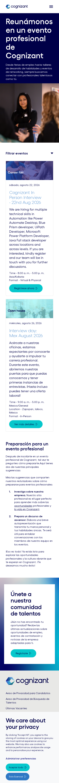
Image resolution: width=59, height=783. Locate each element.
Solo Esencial (16, 776)
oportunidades (23, 505)
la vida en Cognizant (26, 509)
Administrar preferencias (21, 758)
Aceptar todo (16, 767)
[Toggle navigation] (50, 6)
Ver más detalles (24, 424)
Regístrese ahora (24, 288)
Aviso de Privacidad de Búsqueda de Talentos (27, 700)
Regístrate (22, 653)
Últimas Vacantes (16, 708)
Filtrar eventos (17, 153)
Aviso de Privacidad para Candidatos (28, 693)
